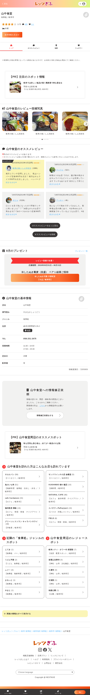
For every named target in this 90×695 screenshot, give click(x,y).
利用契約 (46, 659)
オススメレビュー (34, 46)
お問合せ (47, 663)
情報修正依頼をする (45, 415)
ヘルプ (36, 659)
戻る (6, 4)
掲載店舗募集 (28, 656)
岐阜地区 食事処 (40, 631)
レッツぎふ (6, 631)
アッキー (60, 200)
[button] (86, 124)
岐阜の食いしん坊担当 (22, 168)
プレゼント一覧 (81, 251)
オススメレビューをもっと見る (45, 226)
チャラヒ (60, 170)
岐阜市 (11, 17)
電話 (80, 692)
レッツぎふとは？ (22, 659)
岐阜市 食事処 (55, 631)
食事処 (4, 17)
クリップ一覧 (58, 693)
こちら (42, 406)
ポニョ (15, 200)
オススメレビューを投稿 (45, 234)
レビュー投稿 (7, 693)
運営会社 (58, 663)
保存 (86, 15)
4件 (26, 24)
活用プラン (42, 656)
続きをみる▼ (11, 182)
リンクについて (57, 656)
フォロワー (78, 46)
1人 (32, 24)
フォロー (25, 693)
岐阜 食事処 (26, 631)
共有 (41, 693)
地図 (56, 46)
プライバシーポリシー (62, 659)
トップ (11, 46)
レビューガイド (34, 663)
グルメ (16, 631)
